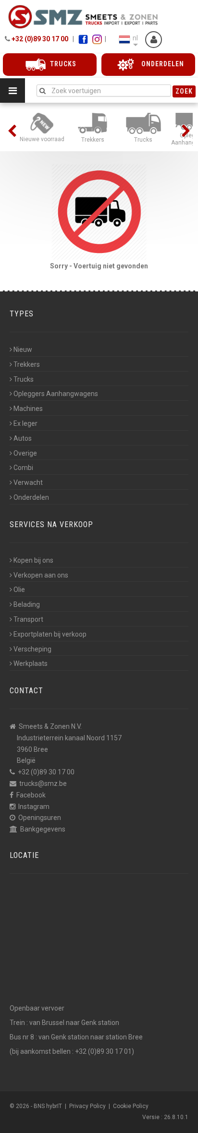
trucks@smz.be (43, 783)
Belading (26, 604)
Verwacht (28, 482)
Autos (22, 438)
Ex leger (25, 423)
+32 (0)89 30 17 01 (103, 1051)
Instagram (34, 806)
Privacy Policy (87, 1106)
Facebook (31, 795)
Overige (25, 453)
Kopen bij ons (33, 560)
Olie (19, 589)
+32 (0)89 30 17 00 (40, 39)
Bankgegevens (42, 829)
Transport (28, 619)
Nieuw (22, 349)
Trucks (23, 379)
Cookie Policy (130, 1106)
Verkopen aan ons (40, 575)
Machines (28, 408)
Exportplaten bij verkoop (50, 634)
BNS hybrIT (48, 1106)
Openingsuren (39, 817)
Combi (23, 467)
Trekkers (26, 364)
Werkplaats (30, 663)
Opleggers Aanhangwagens (55, 394)
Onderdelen (31, 497)
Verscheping (32, 649)
